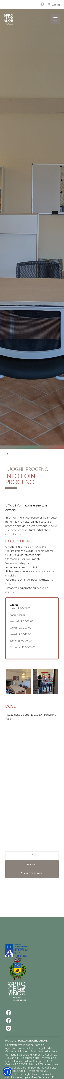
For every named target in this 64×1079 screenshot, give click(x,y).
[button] (58, 1075)
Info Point (32, 856)
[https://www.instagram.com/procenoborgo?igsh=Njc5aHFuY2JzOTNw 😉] (8, 1028)
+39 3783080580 (33, 873)
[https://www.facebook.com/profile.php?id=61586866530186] (8, 1020)
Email (33, 864)
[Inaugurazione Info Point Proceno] (45, 681)
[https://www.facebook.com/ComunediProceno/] (8, 1013)
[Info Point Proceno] (18, 681)
